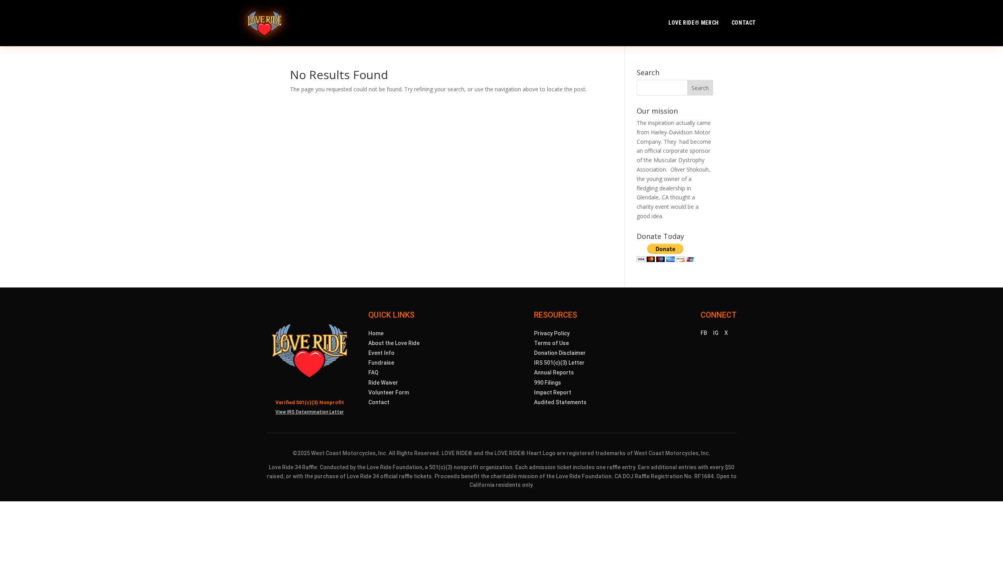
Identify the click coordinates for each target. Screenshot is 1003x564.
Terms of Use (551, 343)
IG (716, 333)
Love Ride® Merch (693, 23)
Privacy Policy (552, 333)
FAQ (373, 372)
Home (376, 333)
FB (704, 333)
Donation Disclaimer (560, 353)
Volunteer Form (388, 392)
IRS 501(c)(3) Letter (559, 363)
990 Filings (547, 383)
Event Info (381, 353)
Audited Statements (560, 402)
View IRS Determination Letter (309, 412)
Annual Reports (554, 372)
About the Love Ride (394, 343)
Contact (743, 23)
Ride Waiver (383, 383)
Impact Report (552, 392)
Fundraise (381, 363)
